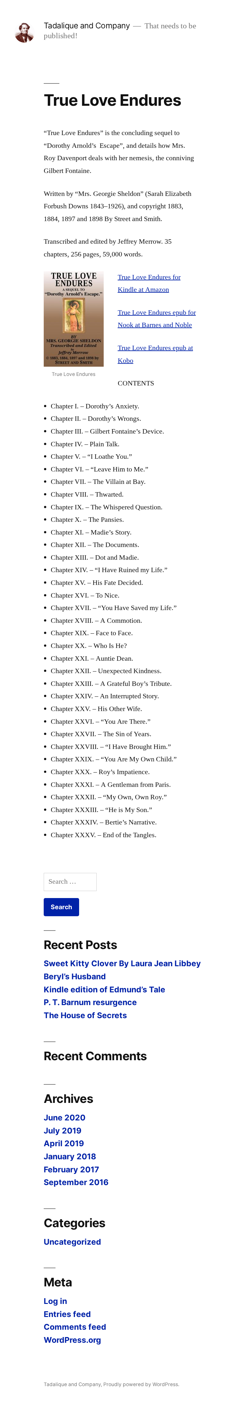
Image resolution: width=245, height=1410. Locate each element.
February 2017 (71, 1169)
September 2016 (76, 1182)
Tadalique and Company (87, 25)
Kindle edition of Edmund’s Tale (104, 989)
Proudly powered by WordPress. (141, 1384)
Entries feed (67, 1314)
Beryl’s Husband (75, 976)
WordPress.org (72, 1340)
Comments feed (75, 1327)
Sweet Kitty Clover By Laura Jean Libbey (122, 963)
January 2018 (70, 1156)
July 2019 (62, 1130)
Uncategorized (72, 1242)
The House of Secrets (85, 1015)
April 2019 (64, 1143)
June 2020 (64, 1117)
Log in (55, 1301)
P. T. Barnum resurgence (90, 1002)
